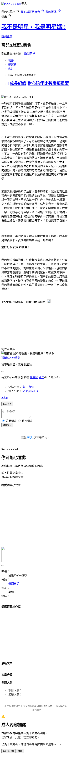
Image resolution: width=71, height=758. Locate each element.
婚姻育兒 (29, 53)
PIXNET (16, 706)
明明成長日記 (31, 391)
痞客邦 (34, 377)
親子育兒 (28, 386)
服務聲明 (36, 710)
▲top (4, 397)
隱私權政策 (61, 706)
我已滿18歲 (8, 751)
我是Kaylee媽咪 (10, 357)
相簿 (11, 60)
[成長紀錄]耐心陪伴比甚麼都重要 (38, 83)
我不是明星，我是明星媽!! (33, 27)
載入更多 (7, 404)
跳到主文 (6, 36)
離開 (20, 751)
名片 (11, 68)
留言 (41, 377)
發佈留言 (7, 425)
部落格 (12, 64)
